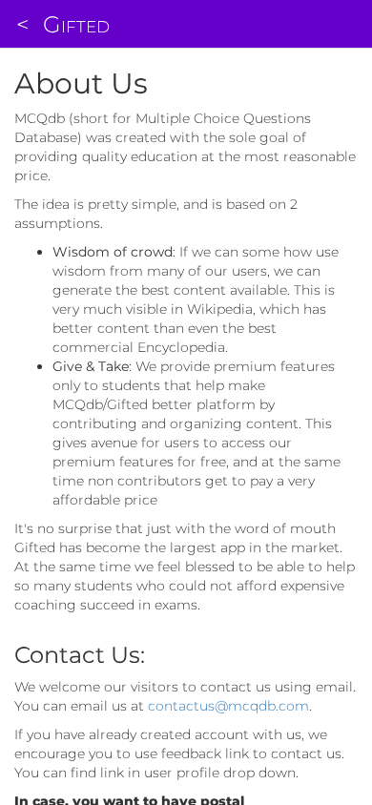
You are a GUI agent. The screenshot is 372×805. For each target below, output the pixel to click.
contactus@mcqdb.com (228, 705)
